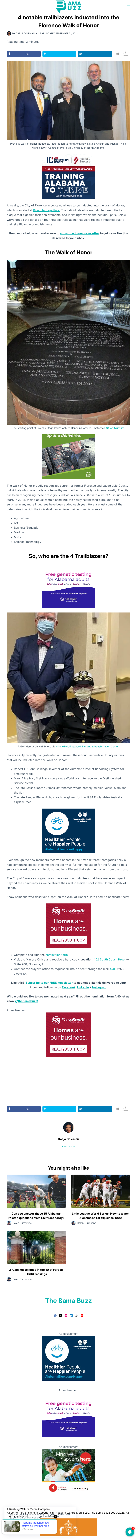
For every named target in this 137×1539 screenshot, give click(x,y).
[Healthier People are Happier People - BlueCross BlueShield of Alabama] (68, 831)
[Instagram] (66, 1315)
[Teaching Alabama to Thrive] (68, 176)
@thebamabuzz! (26, 1001)
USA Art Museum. (114, 427)
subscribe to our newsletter (79, 233)
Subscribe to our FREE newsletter (49, 982)
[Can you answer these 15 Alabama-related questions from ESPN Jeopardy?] (36, 1191)
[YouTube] (82, 1315)
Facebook (68, 987)
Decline (34, 1526)
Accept (17, 1526)
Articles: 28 (68, 1146)
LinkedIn (83, 987)
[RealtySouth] (68, 925)
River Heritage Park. (46, 210)
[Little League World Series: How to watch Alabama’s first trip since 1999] (100, 1191)
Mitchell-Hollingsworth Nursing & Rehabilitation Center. (87, 746)
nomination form (56, 955)
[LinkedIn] (71, 1315)
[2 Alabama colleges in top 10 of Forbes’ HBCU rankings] (36, 1247)
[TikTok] (76, 1315)
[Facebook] (55, 1315)
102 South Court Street (110, 959)
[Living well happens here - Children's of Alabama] (68, 1471)
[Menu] (128, 6)
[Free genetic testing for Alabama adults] (68, 585)
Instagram (99, 987)
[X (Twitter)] (60, 1315)
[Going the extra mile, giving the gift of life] (68, 456)
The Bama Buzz (68, 1300)
